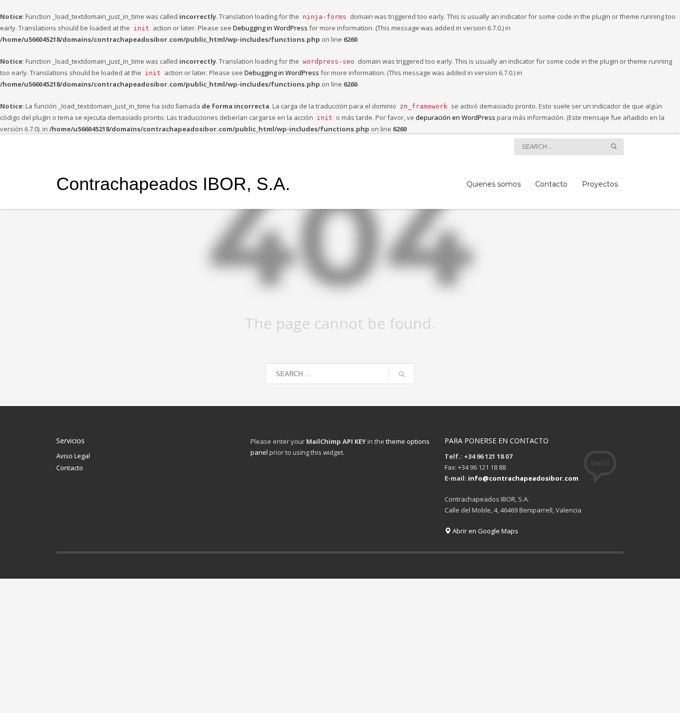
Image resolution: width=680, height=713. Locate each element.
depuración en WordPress (455, 117)
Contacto (69, 467)
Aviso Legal (73, 455)
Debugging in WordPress (270, 27)
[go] (614, 146)
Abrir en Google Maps (484, 530)
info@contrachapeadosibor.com (523, 478)
